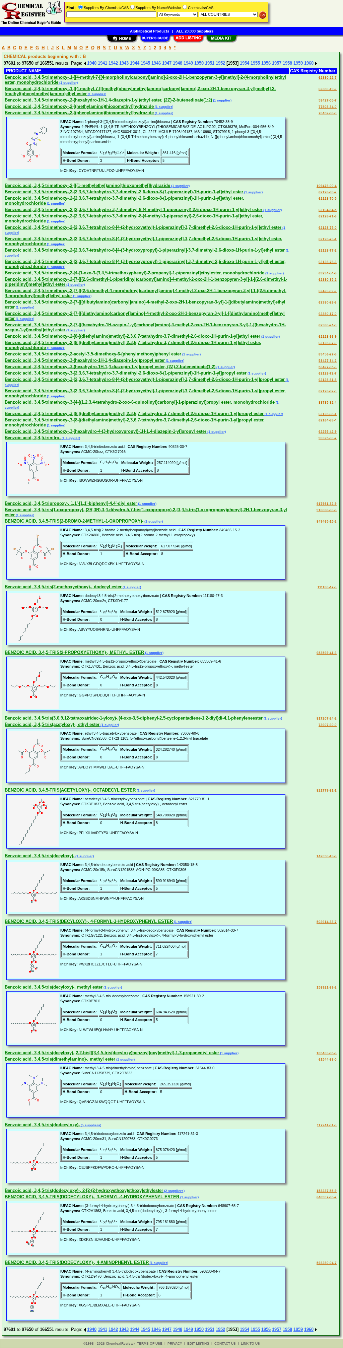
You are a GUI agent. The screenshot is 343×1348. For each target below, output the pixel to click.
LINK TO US (250, 1343)
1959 (298, 63)
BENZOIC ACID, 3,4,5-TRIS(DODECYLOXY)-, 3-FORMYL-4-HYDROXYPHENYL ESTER (92, 1196)
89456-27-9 (328, 354)
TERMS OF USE (149, 1343)
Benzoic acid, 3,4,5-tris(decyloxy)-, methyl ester (53, 987)
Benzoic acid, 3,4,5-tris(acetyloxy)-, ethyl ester (52, 724)
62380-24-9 (328, 325)
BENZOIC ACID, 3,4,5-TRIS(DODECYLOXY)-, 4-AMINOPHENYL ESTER (77, 1262)
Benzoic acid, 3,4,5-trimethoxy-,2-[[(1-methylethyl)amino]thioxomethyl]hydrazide (87, 185)
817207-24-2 (327, 718)
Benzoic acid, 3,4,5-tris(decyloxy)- (39, 855)
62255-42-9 (328, 431)
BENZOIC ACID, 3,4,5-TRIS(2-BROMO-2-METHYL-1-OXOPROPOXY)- (74, 521)
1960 (309, 63)
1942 (113, 63)
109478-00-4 (327, 186)
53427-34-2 (328, 360)
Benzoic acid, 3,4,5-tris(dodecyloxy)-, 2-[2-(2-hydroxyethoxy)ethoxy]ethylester (84, 1190)
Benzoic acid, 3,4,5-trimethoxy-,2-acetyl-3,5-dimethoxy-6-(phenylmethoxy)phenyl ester (93, 353)
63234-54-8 (328, 273)
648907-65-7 (327, 1197)
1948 (177, 63)
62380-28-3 (328, 302)
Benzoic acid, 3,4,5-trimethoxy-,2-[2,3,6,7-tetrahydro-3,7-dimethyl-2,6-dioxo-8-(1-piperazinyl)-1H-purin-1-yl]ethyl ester (124, 191)
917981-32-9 (327, 504)
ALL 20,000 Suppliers (194, 31)
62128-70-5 (328, 198)
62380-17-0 (328, 314)
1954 (244, 63)
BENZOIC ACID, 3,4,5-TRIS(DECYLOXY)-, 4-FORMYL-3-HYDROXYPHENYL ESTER (89, 921)
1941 (102, 63)
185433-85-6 (327, 1053)
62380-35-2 (328, 279)
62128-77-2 (328, 250)
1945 (145, 63)
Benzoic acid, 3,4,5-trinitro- (33, 437)
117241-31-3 (327, 1125)
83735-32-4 (328, 402)
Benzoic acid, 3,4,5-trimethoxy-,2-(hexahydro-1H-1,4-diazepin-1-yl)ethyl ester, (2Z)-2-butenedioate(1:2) (108, 100)
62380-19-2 (328, 89)
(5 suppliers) (90, 1125)
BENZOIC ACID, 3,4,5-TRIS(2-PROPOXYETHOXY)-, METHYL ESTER (74, 652)
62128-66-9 (328, 336)
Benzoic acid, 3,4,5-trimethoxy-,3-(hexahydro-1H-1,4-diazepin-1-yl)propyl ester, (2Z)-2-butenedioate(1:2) (110, 366)
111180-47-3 (327, 587)
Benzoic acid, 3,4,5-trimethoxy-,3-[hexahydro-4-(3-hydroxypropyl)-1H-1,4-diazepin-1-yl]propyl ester (105, 431)
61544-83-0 (328, 1059)
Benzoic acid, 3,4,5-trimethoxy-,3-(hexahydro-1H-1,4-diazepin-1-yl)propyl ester (85, 360)
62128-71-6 (328, 216)
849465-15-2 (327, 521)
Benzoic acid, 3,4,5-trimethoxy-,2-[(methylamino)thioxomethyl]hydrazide (79, 106)
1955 (255, 63)
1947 (167, 63)
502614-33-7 (327, 922)
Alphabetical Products (149, 31)
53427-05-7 (328, 100)
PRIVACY (174, 1343)
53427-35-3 (328, 367)
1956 (266, 63)
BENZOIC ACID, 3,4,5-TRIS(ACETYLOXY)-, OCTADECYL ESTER (70, 790)
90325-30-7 (328, 438)
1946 (156, 63)
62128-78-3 (328, 262)
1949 (188, 63)
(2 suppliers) (174, 1191)
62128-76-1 (328, 239)
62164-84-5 (328, 210)
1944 (134, 63)
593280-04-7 (327, 1263)
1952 (220, 63)
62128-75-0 (328, 227)
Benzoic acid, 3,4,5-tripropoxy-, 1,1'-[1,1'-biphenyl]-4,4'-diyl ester (71, 503)
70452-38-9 (328, 113)
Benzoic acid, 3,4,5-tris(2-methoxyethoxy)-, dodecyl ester (63, 586)
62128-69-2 (328, 192)
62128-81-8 (328, 380)
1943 (124, 63)
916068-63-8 (327, 510)
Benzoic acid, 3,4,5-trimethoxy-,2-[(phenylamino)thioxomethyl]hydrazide (79, 112)
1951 (209, 63)
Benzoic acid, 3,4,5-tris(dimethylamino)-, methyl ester (60, 1059)
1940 (91, 63)
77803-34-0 (328, 107)
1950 (199, 63)
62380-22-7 (328, 77)
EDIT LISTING (198, 1343)
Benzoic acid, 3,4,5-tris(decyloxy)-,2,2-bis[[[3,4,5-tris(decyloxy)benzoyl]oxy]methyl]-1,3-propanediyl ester (112, 1052)
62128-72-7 (328, 373)
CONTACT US (225, 1343)
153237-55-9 (327, 1191)
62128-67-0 (328, 343)
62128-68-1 (328, 414)
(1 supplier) (68, 82)
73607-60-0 (328, 725)
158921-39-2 (327, 987)
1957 (276, 63)
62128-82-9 (328, 391)
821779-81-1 (327, 790)
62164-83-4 (328, 420)
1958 (287, 63)
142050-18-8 (327, 856)
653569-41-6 (327, 653)
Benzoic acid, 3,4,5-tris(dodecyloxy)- (42, 1124)
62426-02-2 (328, 291)
